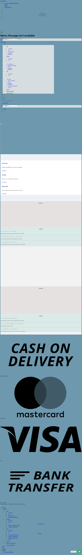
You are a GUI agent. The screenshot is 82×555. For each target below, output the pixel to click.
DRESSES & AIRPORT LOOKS (14, 525)
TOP (9, 50)
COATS (9, 48)
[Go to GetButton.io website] (79, 553)
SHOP (5, 44)
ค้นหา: (6, 105)
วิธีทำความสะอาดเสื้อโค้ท (8, 100)
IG (3, 96)
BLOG (4, 99)
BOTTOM (10, 51)
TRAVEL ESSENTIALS (9, 93)
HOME (4, 507)
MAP (4, 94)
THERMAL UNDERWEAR (9, 53)
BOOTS (9, 87)
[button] (3, 37)
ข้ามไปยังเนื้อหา (3, 1)
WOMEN (8, 56)
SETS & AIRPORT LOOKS (13, 535)
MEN (7, 46)
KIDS (7, 71)
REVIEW (4, 97)
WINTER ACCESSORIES (12, 86)
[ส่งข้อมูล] (5, 40)
